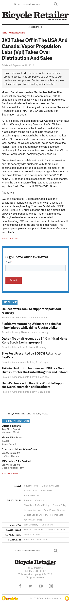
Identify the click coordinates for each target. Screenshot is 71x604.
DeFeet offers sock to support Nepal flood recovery (31, 311)
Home (4, 33)
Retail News (46, 490)
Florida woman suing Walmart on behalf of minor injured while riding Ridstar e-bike (31, 325)
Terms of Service (32, 510)
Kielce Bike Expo (11, 437)
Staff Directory (31, 524)
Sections (35, 27)
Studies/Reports (32, 495)
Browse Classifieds (33, 529)
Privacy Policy (60, 505)
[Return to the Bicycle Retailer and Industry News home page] (35, 19)
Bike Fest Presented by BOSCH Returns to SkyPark (31, 355)
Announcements (17, 33)
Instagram (51, 586)
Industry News (19, 332)
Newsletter (42, 539)
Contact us (38, 80)
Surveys (28, 500)
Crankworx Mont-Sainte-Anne (19, 449)
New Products (19, 317)
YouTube (41, 586)
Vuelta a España (11, 425)
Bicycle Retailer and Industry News (28, 413)
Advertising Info (32, 534)
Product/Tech (30, 490)
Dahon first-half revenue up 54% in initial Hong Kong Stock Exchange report (34, 340)
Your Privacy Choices (55, 510)
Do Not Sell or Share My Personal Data (43, 514)
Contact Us (47, 524)
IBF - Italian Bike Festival (16, 461)
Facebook (20, 586)
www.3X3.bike (10, 238)
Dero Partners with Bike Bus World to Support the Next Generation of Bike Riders (34, 385)
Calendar (39, 500)
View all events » (10, 473)
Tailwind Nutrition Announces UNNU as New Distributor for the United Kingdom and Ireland (35, 370)
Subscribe (29, 539)
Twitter (30, 586)
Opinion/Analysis (50, 485)
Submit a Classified (56, 529)
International (18, 347)
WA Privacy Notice (33, 519)
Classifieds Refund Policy (36, 505)
